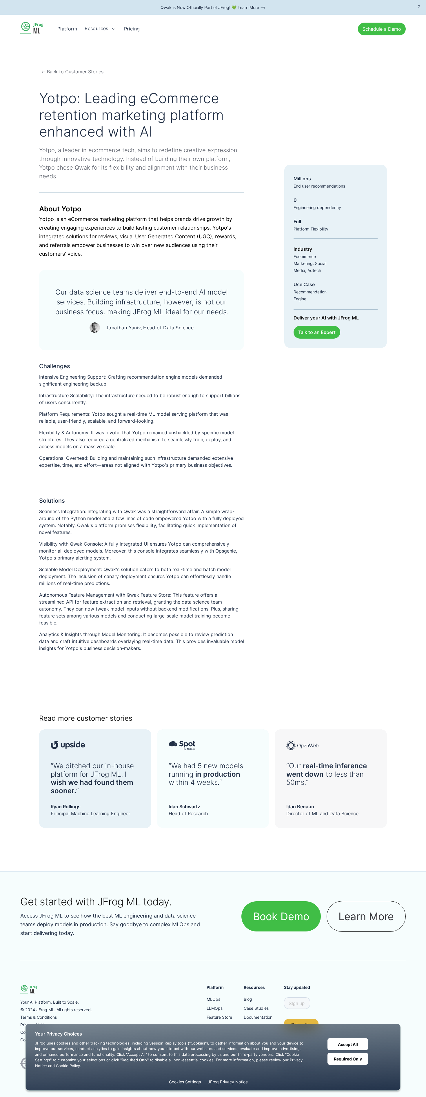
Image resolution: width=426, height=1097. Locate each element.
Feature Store (219, 1017)
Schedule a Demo (382, 29)
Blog (248, 999)
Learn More (366, 916)
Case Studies (256, 1008)
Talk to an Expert (317, 332)
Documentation (258, 1017)
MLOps (213, 999)
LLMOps (215, 1008)
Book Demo (281, 916)
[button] (100, 28)
